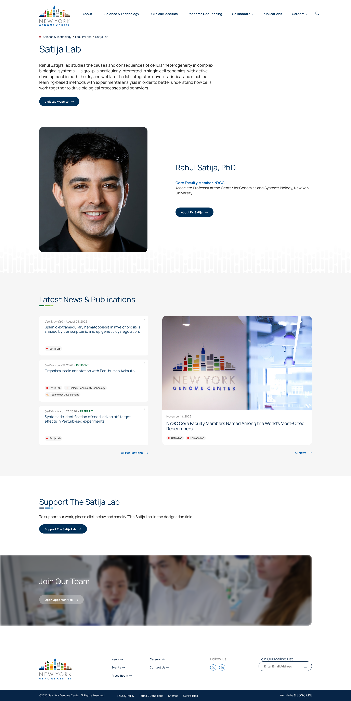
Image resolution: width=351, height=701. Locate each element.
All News (301, 453)
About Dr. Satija (192, 212)
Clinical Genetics (164, 13)
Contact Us (157, 667)
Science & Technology (121, 13)
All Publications (132, 453)
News (115, 659)
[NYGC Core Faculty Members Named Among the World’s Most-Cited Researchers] (237, 380)
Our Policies (190, 695)
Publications (272, 13)
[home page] (54, 15)
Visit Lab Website (57, 101)
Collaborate (241, 13)
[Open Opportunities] (156, 590)
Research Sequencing (204, 13)
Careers (298, 13)
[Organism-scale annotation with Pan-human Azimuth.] (93, 380)
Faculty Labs (83, 36)
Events (116, 667)
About (87, 13)
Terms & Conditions (151, 695)
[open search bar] (317, 13)
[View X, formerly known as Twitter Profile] (214, 669)
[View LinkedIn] (223, 669)
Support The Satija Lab (61, 529)
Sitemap (173, 695)
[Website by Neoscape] (296, 695)
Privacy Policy (125, 695)
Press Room (120, 675)
